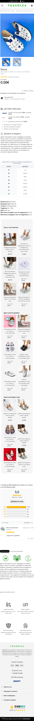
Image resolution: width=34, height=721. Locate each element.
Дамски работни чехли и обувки (7, 10)
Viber (23, 1)
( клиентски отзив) (13, 77)
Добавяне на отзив (17, 501)
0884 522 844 (14, 1)
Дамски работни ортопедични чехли (24, 10)
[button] (2, 5)
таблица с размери (28, 91)
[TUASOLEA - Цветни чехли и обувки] (17, 5)
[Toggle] (2, 687)
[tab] (4, 551)
